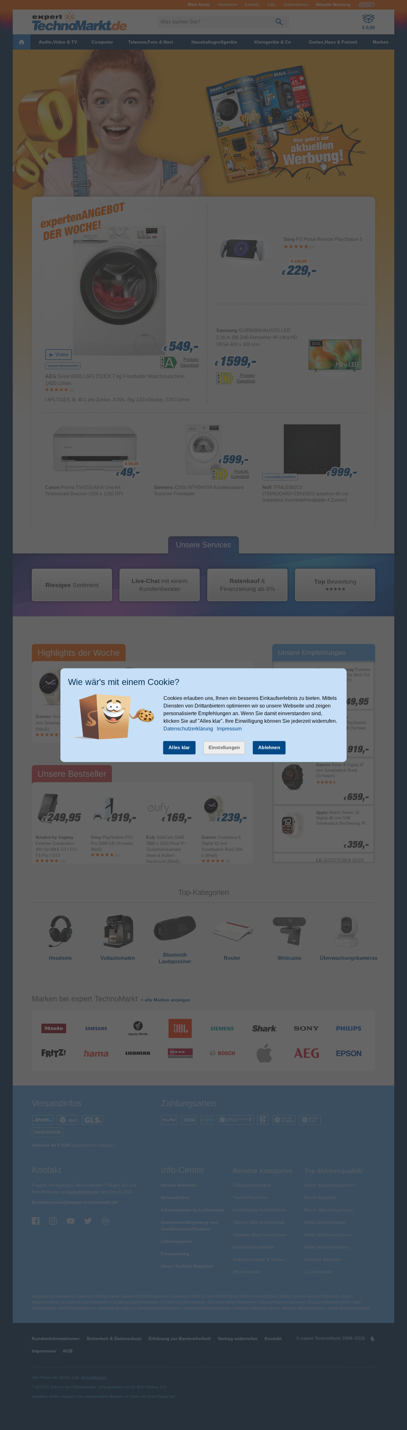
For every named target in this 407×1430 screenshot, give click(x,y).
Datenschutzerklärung (188, 728)
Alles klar (179, 747)
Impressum (229, 728)
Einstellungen (224, 747)
